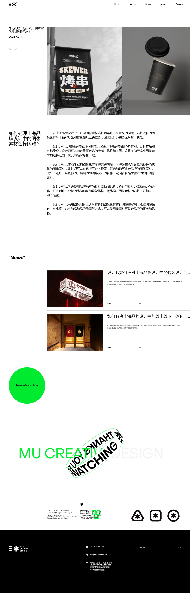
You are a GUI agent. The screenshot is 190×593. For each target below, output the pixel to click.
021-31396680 (98, 547)
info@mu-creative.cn (98, 555)
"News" (17, 258)
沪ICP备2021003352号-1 (98, 570)
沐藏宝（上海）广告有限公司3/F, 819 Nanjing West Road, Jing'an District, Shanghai (101, 565)
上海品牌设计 (65, 133)
